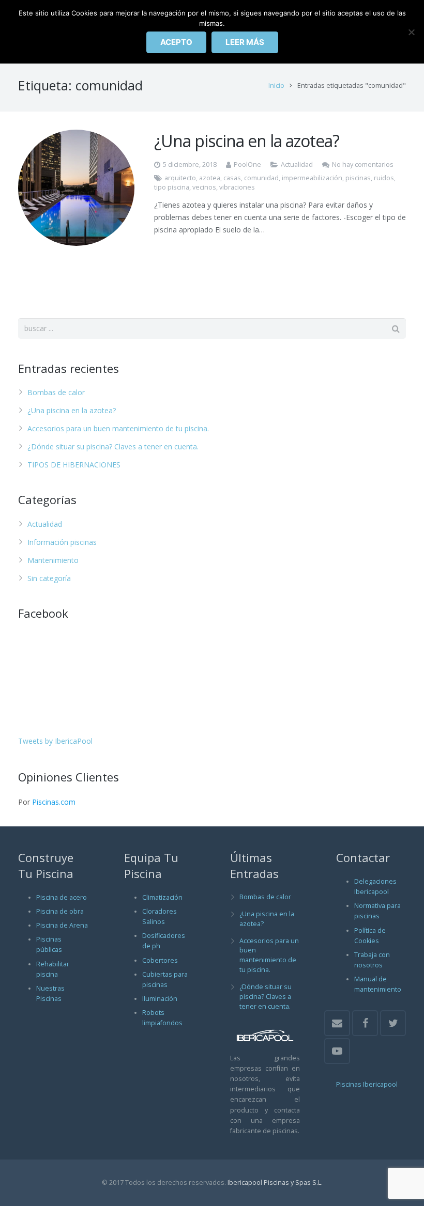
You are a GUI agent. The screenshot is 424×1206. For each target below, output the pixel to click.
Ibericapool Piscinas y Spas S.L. (275, 1182)
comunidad (261, 178)
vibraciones (237, 187)
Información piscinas (62, 542)
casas (232, 178)
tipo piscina (171, 187)
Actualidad (297, 164)
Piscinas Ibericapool (367, 1084)
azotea (209, 178)
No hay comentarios (362, 164)
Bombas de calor (56, 392)
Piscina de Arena (62, 925)
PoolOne (247, 164)
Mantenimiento (53, 560)
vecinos (204, 187)
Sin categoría (49, 578)
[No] (411, 32)
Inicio (276, 85)
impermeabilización (312, 178)
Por (46, 802)
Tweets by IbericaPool (55, 741)
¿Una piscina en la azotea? (246, 141)
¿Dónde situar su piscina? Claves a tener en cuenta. (113, 446)
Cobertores (160, 960)
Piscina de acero (61, 897)
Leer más (244, 42)
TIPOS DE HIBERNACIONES (73, 464)
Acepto (176, 42)
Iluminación (159, 998)
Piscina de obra (60, 911)
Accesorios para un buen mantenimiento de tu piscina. (118, 428)
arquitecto (180, 178)
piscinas (358, 178)
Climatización (162, 897)
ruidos (384, 178)
